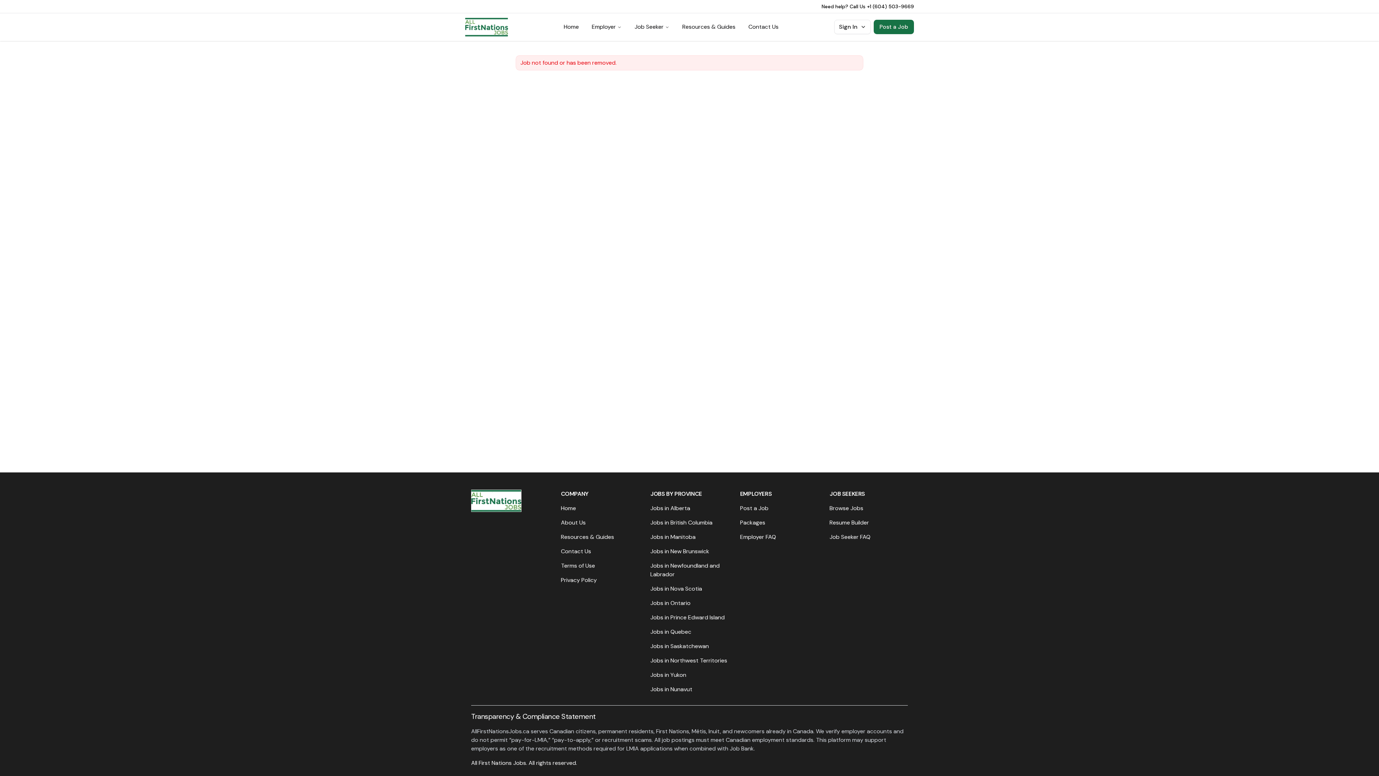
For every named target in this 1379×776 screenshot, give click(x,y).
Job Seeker (649, 27)
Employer (604, 27)
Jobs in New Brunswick (679, 551)
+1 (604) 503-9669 (890, 6)
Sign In (848, 27)
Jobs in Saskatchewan (679, 646)
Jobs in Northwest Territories (688, 660)
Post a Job (893, 27)
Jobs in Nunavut (671, 689)
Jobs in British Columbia (681, 522)
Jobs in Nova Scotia (676, 588)
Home (571, 27)
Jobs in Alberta (670, 508)
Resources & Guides (708, 27)
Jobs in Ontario (670, 603)
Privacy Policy (579, 580)
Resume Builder (849, 522)
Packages (752, 522)
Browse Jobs (846, 508)
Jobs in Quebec (670, 632)
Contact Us (763, 27)
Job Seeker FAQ (850, 537)
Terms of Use (578, 565)
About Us (573, 522)
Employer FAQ (758, 537)
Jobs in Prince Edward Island (687, 617)
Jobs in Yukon (668, 675)
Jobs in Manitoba (673, 537)
